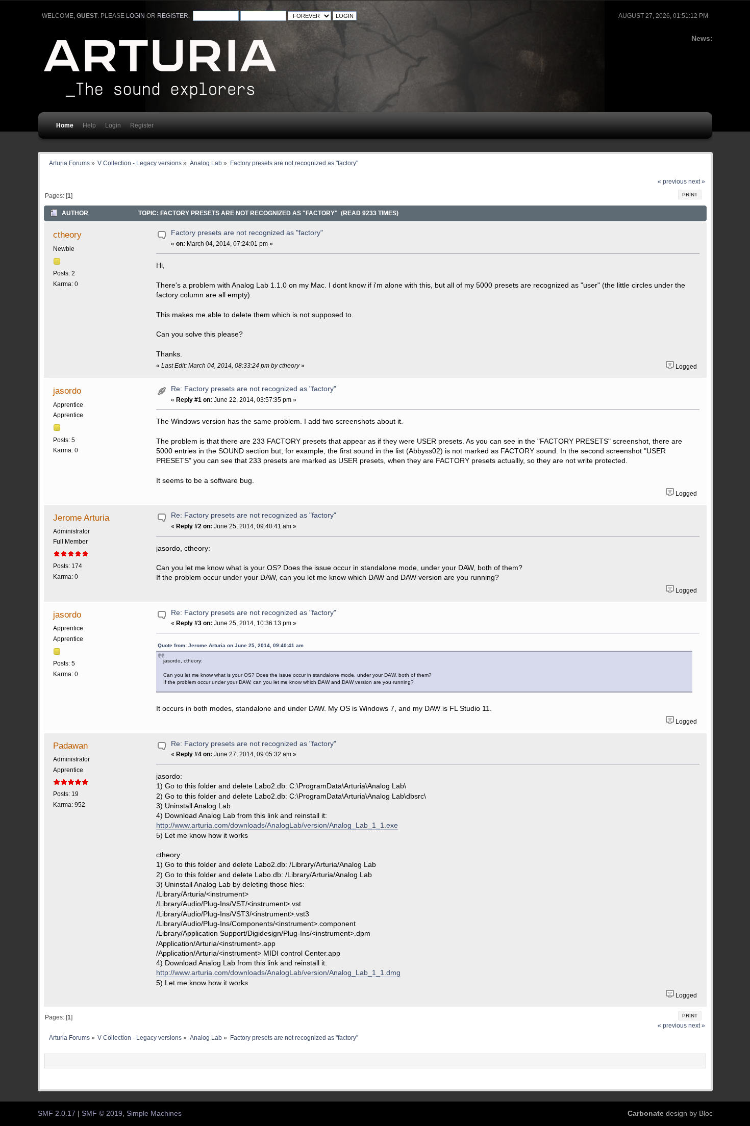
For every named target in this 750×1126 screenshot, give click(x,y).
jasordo (67, 390)
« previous (672, 181)
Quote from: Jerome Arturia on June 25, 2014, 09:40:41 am (231, 645)
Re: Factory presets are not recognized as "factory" (253, 389)
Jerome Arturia (81, 517)
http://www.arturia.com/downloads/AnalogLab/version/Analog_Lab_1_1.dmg (278, 973)
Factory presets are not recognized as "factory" (247, 233)
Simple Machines (154, 1113)
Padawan (70, 745)
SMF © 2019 (102, 1113)
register (172, 15)
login (135, 15)
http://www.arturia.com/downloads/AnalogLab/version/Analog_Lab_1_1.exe (277, 825)
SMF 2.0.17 (57, 1113)
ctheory (67, 234)
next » (696, 181)
